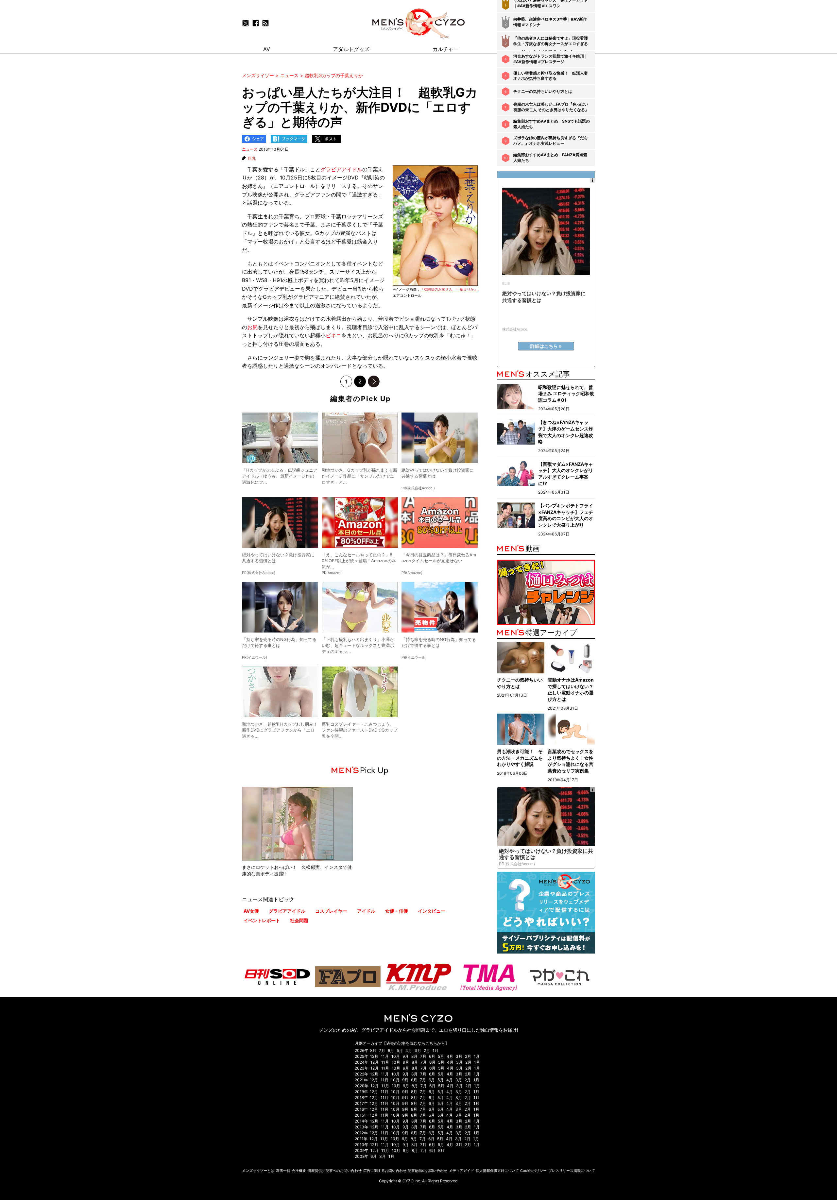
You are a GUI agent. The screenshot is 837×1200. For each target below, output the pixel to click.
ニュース (250, 149)
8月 (373, 1050)
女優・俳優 (396, 911)
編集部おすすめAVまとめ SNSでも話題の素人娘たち (551, 124)
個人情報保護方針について (497, 1170)
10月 (395, 1056)
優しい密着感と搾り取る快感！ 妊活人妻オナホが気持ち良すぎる (550, 76)
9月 (405, 1056)
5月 (400, 1050)
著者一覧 (283, 1170)
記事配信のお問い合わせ (427, 1170)
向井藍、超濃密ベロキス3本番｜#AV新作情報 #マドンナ (550, 22)
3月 (418, 1050)
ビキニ (333, 335)
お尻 (252, 327)
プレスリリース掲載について (571, 1170)
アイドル (366, 911)
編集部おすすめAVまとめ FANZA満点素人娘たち (550, 157)
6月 (391, 1050)
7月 (382, 1050)
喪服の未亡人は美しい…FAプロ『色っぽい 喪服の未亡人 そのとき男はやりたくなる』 (551, 107)
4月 (408, 1050)
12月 (374, 1056)
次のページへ (374, 381)
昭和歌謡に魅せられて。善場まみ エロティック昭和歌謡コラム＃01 (566, 393)
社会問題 (299, 920)
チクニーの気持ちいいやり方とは (542, 91)
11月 (385, 1056)
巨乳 (252, 159)
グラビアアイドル (341, 169)
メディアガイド (461, 1170)
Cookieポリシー (533, 1170)
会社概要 (299, 1170)
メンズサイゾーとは (258, 1170)
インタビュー (431, 911)
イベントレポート (262, 920)
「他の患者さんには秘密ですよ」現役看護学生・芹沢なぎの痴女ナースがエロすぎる (550, 41)
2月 (427, 1050)
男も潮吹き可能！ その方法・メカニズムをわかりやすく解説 (520, 758)
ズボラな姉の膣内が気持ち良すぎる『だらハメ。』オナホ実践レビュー (550, 140)
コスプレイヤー (331, 911)
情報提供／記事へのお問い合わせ (335, 1170)
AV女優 (251, 911)
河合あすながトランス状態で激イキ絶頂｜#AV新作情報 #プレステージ (550, 59)
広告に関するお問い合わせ (384, 1170)
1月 (435, 1050)
